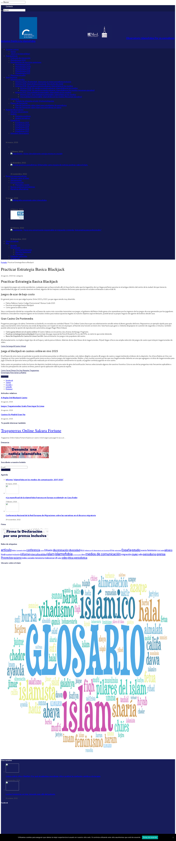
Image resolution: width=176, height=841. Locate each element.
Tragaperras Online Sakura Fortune (31, 430)
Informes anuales (18, 80)
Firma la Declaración (23, 250)
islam (51, 554)
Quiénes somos (12, 49)
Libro (83, 554)
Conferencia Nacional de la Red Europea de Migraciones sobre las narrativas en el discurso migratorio (51, 515)
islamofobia (64, 554)
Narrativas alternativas (19, 189)
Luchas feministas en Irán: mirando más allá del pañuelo (30, 794)
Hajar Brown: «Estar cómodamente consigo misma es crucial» (36, 158)
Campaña (19, 550)
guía (162, 550)
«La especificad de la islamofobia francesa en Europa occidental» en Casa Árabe (41, 497)
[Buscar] (2, 2)
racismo (17, 557)
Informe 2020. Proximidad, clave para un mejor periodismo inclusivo (43, 82)
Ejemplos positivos (23, 116)
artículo (6, 550)
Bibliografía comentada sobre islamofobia (28, 205)
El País (112, 550)
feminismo (152, 550)
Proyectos (7, 557)
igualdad (9, 554)
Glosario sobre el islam (20, 178)
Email (3, 467)
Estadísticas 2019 (22, 127)
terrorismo (40, 558)
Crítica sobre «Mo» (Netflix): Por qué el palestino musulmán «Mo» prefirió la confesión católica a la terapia (53, 776)
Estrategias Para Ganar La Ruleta (13, 373)
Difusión (48, 550)
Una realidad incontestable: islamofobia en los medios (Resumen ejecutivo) (51, 97)
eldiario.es (88, 550)
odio (140, 554)
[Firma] (25, 539)
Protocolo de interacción (20, 58)
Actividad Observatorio (20, 133)
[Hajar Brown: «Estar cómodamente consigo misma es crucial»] (36, 154)
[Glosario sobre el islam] (88, 756)
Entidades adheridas (19, 256)
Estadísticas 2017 (22, 131)
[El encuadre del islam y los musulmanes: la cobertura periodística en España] (17, 219)
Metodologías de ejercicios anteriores (26, 62)
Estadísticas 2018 (22, 129)
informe (25, 554)
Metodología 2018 (22, 71)
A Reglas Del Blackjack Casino (14, 397)
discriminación (61, 550)
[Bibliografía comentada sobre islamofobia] (29, 200)
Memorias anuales (18, 75)
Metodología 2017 (22, 73)
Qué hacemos (11, 77)
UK (56, 558)
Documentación (17, 183)
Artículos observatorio (19, 112)
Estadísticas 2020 (22, 125)
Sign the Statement (23, 252)
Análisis (14, 114)
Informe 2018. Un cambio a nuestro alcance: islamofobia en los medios (44, 86)
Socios (13, 52)
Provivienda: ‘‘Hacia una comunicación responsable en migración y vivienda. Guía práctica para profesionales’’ (55, 235)
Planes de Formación (19, 103)
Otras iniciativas (12, 241)
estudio (136, 550)
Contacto (9, 6)
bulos (14, 550)
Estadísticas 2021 (22, 123)
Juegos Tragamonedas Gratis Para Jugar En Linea (22, 406)
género (168, 550)
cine (24, 550)
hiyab (3, 554)
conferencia (33, 550)
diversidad (74, 550)
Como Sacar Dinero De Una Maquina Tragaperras (20, 370)
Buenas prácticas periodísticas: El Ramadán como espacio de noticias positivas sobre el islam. (48, 170)
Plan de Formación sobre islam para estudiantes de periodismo (41, 105)
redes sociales (28, 558)
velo (59, 558)
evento (144, 550)
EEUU (82, 550)
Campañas (15, 99)
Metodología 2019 (22, 69)
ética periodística (77, 557)
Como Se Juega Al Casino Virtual (13, 346)
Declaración (15, 248)
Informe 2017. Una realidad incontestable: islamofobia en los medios (43, 92)
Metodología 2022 (18, 60)
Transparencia (11, 56)
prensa (161, 554)
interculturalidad (38, 554)
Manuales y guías (22, 185)
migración (126, 554)
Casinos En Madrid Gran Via (13, 414)
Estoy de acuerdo (150, 837)
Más (7, 243)
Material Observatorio (14, 110)
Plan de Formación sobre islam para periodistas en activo (38, 107)
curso (42, 550)
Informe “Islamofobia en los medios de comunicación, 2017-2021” (33, 138)
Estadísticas (15, 120)
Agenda (14, 246)
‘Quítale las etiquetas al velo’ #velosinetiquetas (34, 101)
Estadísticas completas (20, 147)
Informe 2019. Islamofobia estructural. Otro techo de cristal (39, 84)
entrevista (118, 550)
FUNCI (159, 550)
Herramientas (16, 180)
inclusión (16, 554)
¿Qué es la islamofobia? (20, 54)
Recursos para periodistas (16, 176)
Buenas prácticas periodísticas (23, 187)
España (126, 550)
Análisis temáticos (22, 118)
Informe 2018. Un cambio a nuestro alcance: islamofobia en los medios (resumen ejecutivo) (57, 90)
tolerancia (49, 557)
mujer (135, 554)
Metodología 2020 (23, 67)
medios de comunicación (103, 554)
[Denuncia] (25, 458)
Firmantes (19, 254)
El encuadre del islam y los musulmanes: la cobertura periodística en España (41, 223)
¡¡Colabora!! (15, 258)
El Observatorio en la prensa (101, 550)
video (65, 557)
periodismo (149, 554)
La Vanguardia (77, 554)
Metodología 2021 (22, 64)
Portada (4, 262)
